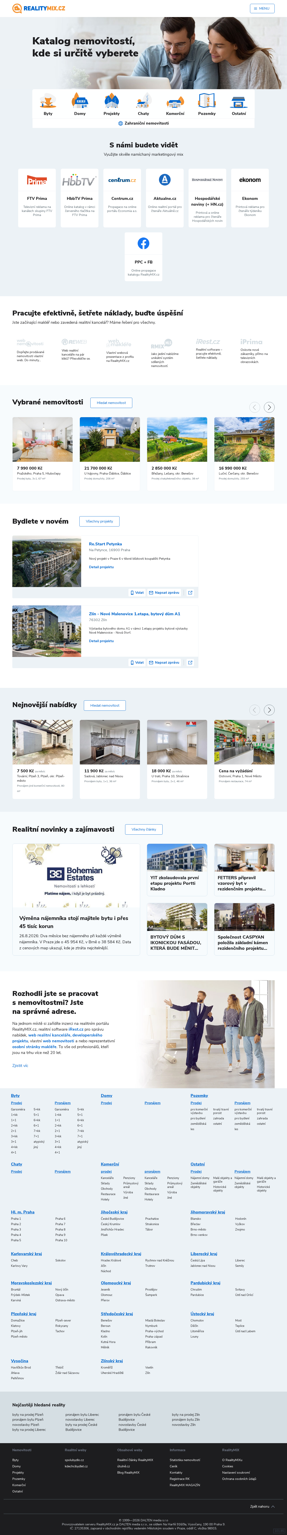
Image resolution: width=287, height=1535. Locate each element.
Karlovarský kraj (26, 1253)
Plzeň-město (19, 1337)
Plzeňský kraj (23, 1314)
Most (238, 1321)
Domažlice (18, 1321)
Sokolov (60, 1261)
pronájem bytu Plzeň (27, 1419)
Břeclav (195, 1224)
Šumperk (151, 1295)
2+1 (13, 1131)
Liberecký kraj (204, 1253)
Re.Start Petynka (105, 544)
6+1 (36, 1126)
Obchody (107, 1189)
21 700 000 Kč (98, 468)
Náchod (106, 1271)
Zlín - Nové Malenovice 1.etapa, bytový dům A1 (134, 614)
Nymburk (151, 1326)
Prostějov (151, 1290)
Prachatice (152, 1219)
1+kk (14, 1115)
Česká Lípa (198, 1261)
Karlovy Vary (19, 1266)
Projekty (18, 1472)
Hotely (105, 1200)
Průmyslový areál (131, 1185)
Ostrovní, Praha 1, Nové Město (240, 776)
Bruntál (15, 1290)
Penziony (129, 1178)
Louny (194, 1337)
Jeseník (105, 1290)
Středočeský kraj (117, 1314)
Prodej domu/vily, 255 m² (234, 478)
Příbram (150, 1342)
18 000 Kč (167, 771)
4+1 (13, 1153)
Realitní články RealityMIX (135, 1460)
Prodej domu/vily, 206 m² (99, 478)
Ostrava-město (65, 1300)
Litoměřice (197, 1331)
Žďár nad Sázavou (67, 1373)
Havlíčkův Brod (21, 1368)
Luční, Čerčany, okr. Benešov (239, 473)
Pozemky (199, 1095)
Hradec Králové (111, 1261)
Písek (104, 1235)
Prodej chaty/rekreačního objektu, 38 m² (175, 478)
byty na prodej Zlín (186, 1414)
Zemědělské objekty (199, 1185)
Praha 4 (16, 1235)
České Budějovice (112, 1219)
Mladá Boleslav (155, 1321)
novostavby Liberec (80, 1419)
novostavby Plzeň (25, 1425)
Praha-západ (154, 1337)
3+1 (13, 1142)
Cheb (14, 1261)
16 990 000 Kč (233, 468)
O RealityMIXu (232, 1460)
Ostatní (198, 1164)
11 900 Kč (99, 771)
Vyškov (240, 1224)
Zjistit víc (20, 1065)
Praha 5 (16, 1240)
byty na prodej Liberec (29, 1429)
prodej (106, 1171)
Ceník (173, 1466)
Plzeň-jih (16, 1331)
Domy (106, 1095)
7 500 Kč (31, 771)
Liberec (240, 1261)
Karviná (16, 1300)
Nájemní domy (200, 1178)
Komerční (110, 1164)
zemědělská (198, 1124)
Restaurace (108, 1194)
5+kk (37, 1110)
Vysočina (19, 1361)
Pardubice (197, 1295)
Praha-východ (154, 1331)
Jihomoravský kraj (208, 1212)
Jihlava (15, 1373)
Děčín (194, 1326)
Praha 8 (60, 1230)
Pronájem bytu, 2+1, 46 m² (168, 781)
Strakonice (152, 1224)
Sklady (105, 1183)
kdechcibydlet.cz (76, 1466)
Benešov (106, 1321)
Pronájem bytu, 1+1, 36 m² (100, 781)
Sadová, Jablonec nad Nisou (103, 776)
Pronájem (63, 1103)
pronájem (152, 1171)
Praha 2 (16, 1224)
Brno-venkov (199, 1235)
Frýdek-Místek (20, 1295)
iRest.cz (76, 1029)
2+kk (14, 1126)
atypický (39, 1142)
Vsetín (149, 1368)
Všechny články (144, 829)
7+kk (37, 1131)
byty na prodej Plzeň (27, 1414)
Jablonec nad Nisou (203, 1266)
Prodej (16, 1103)
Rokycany (61, 1326)
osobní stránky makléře (34, 1046)
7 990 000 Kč (29, 468)
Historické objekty (219, 1189)
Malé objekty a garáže (222, 1180)
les (192, 1129)
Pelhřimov (17, 1378)
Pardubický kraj (205, 1283)
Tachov (60, 1331)
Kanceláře (107, 1178)
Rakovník (151, 1347)
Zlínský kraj (112, 1361)
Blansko (196, 1219)
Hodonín (240, 1219)
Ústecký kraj (202, 1314)
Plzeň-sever (63, 1321)
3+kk (14, 1136)
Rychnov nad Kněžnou (159, 1261)
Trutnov (150, 1266)
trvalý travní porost (221, 1111)
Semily (239, 1266)
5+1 (36, 1115)
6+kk (37, 1120)
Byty (15, 1095)
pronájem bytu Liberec (82, 1414)
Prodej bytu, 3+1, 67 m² (31, 478)
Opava (59, 1295)
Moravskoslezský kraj (31, 1283)
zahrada (218, 1118)
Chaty (16, 1164)
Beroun (105, 1326)
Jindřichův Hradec (112, 1230)
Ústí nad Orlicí (244, 1295)
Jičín (103, 1266)
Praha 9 (60, 1235)
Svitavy (240, 1290)
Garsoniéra (18, 1110)
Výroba (128, 1192)
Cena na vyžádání (235, 771)
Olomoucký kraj (116, 1283)
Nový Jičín (61, 1290)
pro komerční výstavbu (199, 1111)
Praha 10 (61, 1240)
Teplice (239, 1326)
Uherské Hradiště (112, 1373)
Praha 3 (16, 1230)
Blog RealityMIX (128, 1472)
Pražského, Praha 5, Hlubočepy (39, 473)
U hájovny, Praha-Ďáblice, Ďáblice (107, 473)
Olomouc (106, 1295)
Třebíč (59, 1368)
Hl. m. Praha (23, 1212)
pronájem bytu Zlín (186, 1419)
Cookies (227, 1466)
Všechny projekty (99, 521)
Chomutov (197, 1321)
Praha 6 (60, 1219)
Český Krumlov (110, 1224)
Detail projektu (101, 567)
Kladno (105, 1331)
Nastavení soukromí (236, 1472)
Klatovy (16, 1326)
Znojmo (240, 1230)
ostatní (217, 1124)
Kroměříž (107, 1368)
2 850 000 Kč (164, 468)
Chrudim (196, 1290)
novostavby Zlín (184, 1425)
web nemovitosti (58, 1041)
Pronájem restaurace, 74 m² (235, 781)
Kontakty (176, 1472)
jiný (36, 1147)
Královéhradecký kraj (121, 1253)
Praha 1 (16, 1219)
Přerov (105, 1300)
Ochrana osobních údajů (239, 1479)
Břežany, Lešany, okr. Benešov (172, 473)
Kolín (104, 1337)
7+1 (36, 1136)
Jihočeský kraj (114, 1212)
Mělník (105, 1347)
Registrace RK (180, 1479)
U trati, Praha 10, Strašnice (170, 776)
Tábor (149, 1230)
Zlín (147, 1373)
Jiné (125, 1198)
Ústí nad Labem (245, 1331)
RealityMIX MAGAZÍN (185, 1485)
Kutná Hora (108, 1342)
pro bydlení (198, 1118)
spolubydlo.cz (74, 1460)
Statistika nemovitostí (185, 1460)
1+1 (13, 1120)
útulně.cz (123, 1466)
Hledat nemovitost (111, 402)
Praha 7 (60, 1224)
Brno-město (198, 1230)
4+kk (14, 1147)
